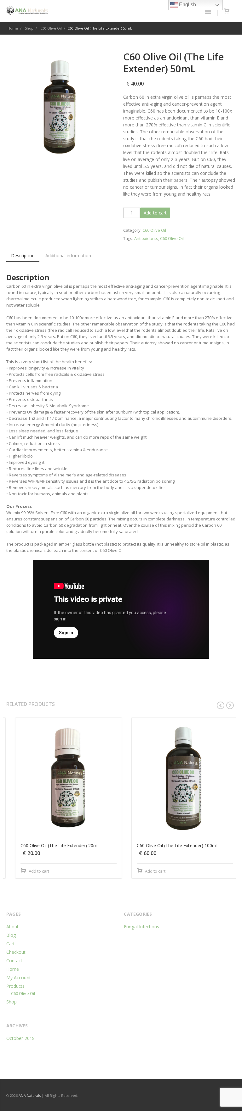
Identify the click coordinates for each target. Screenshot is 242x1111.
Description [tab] (23, 255)
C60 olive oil (172, 238)
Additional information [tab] (68, 255)
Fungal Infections (141, 927)
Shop (11, 1002)
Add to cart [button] (30, 871)
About (12, 927)
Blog (11, 935)
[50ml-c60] (60, 104)
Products (15, 986)
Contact (14, 961)
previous (220, 705)
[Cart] (226, 11)
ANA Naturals (30, 1095)
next (230, 705)
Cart (10, 944)
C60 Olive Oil (154, 230)
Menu (208, 11)
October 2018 (20, 1038)
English (187, 4)
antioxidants (146, 238)
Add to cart (155, 213)
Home (12, 969)
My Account (18, 977)
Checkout (16, 952)
